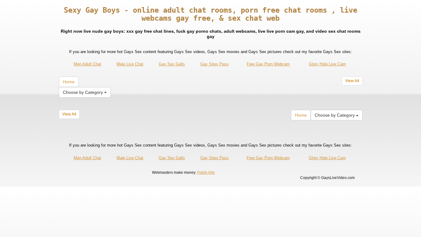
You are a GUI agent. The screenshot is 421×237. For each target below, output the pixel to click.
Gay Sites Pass (214, 64)
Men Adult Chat (87, 64)
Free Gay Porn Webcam (268, 64)
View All (352, 81)
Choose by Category (83, 92)
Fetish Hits (206, 172)
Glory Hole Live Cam (327, 64)
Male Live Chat (129, 64)
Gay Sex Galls (172, 64)
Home (69, 81)
